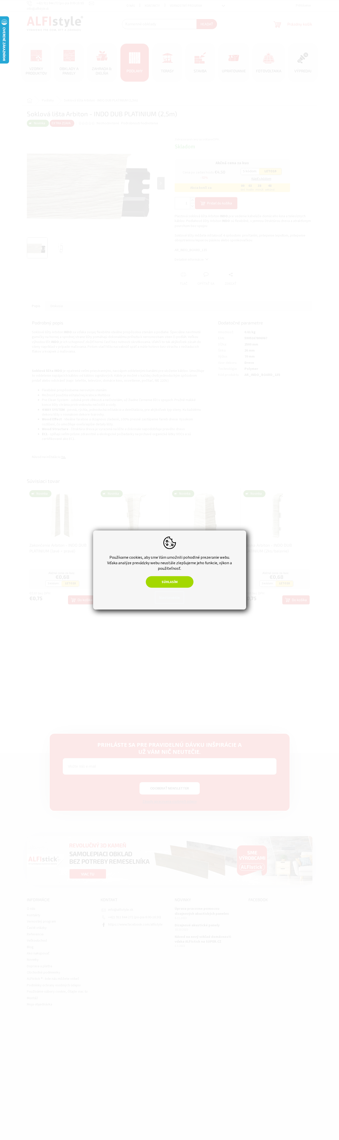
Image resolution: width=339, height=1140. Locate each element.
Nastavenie (169, 597)
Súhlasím (170, 582)
